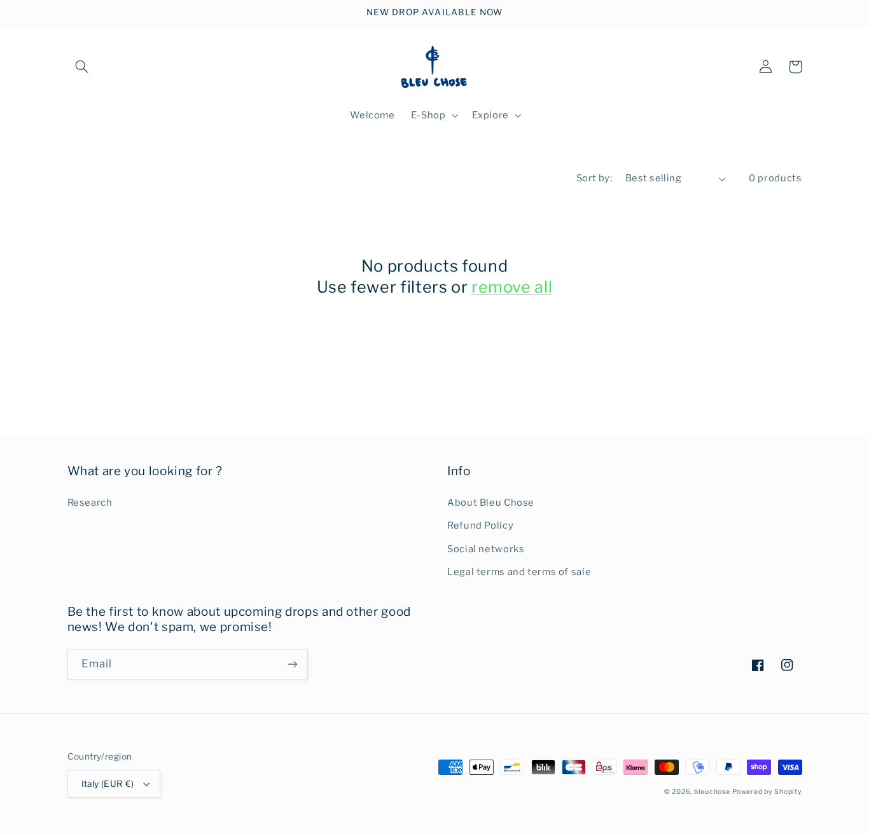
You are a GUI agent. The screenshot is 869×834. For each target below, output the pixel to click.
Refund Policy (480, 525)
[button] (82, 66)
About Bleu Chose (490, 502)
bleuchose (712, 792)
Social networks (485, 549)
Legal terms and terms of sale (519, 572)
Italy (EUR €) (107, 784)
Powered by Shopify (767, 792)
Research (90, 502)
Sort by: (594, 178)
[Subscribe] (292, 664)
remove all (511, 286)
